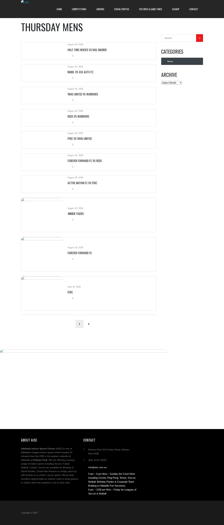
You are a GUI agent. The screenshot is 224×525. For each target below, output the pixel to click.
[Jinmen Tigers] (42, 215)
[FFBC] (42, 293)
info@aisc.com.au (97, 467)
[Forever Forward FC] (42, 254)
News (170, 61)
